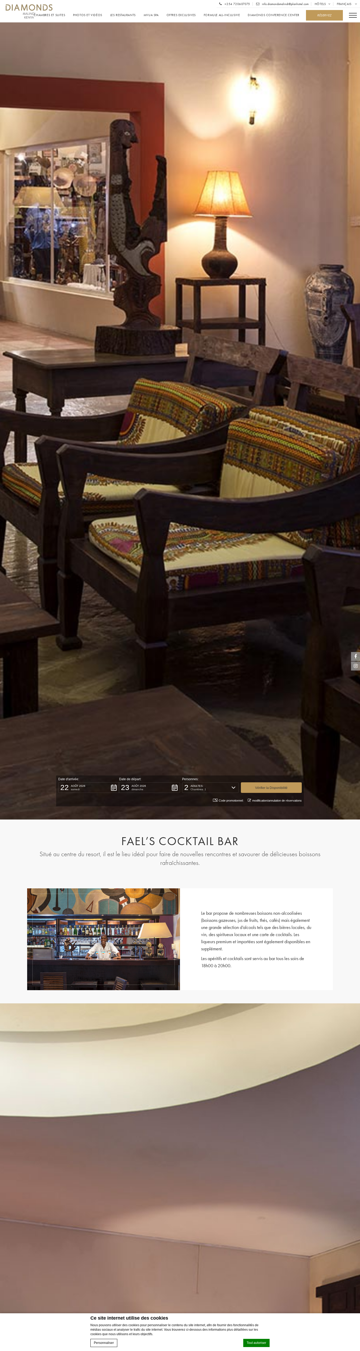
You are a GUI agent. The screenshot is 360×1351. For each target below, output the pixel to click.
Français (344, 4)
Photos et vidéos (87, 15)
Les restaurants (123, 15)
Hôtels (320, 4)
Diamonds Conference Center (273, 15)
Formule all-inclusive (222, 15)
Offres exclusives (181, 15)
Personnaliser (104, 1343)
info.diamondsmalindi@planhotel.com (285, 4)
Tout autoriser (256, 1343)
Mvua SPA (151, 15)
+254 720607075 (237, 4)
